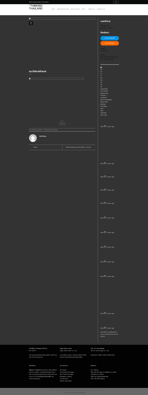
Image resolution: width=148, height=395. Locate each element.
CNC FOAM (104, 91)
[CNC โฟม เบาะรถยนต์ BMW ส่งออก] (109, 270)
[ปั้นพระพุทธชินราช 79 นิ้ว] (109, 226)
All (101, 87)
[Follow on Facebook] (114, 2)
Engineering (104, 93)
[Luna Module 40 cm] (109, 197)
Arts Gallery (75, 9)
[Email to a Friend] (63, 123)
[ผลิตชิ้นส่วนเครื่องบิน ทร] (109, 255)
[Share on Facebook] (60, 123)
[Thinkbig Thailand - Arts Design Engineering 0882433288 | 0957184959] (38, 9)
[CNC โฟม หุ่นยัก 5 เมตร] (109, 321)
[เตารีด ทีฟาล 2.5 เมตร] (109, 184)
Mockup (102, 104)
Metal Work (104, 102)
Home (53, 9)
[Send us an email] (117, 2)
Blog (83, 9)
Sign (101, 111)
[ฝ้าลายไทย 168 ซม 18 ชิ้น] (109, 211)
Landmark (103, 98)
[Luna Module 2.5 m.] (109, 121)
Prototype (103, 106)
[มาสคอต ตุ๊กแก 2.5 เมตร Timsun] (109, 146)
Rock (102, 108)
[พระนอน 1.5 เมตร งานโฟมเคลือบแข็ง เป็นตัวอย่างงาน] (109, 171)
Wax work (103, 115)
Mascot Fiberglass (106, 100)
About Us (91, 9)
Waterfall (103, 113)
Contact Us (101, 9)
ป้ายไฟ (35, 147)
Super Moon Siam (63, 9)
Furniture (103, 95)
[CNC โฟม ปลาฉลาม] (109, 241)
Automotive (104, 89)
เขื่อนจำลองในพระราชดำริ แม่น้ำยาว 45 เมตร (78, 147)
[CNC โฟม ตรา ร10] (109, 296)
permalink (54, 130)
